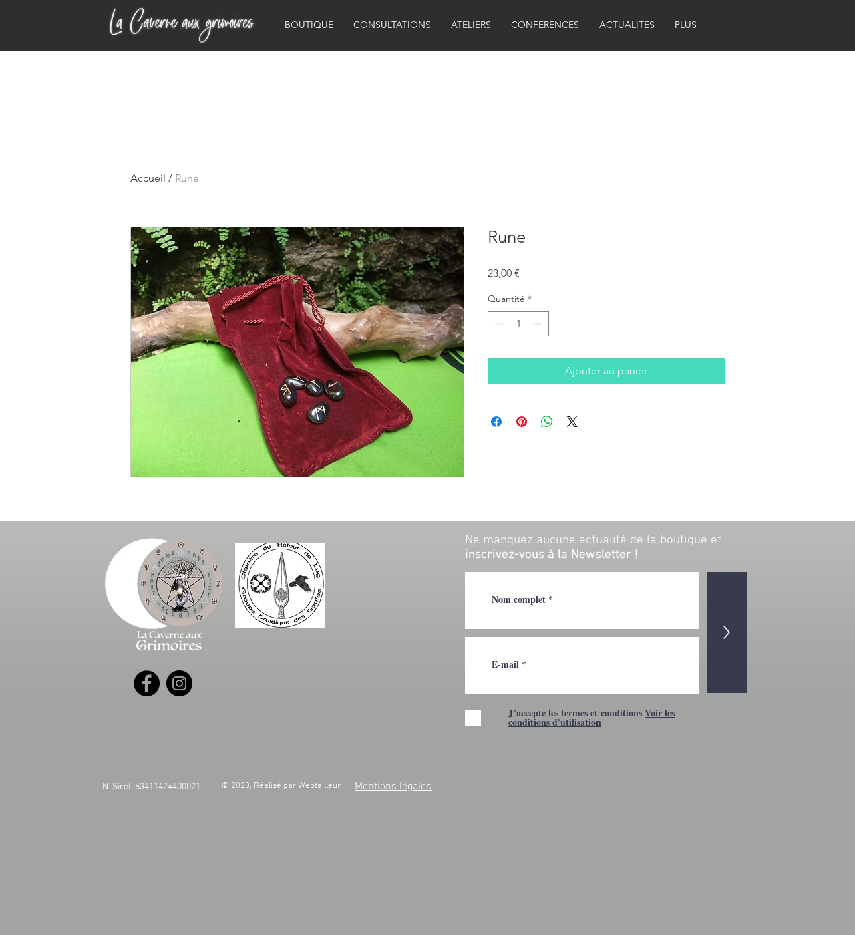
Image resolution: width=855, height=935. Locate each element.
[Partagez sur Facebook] (496, 422)
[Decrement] (498, 324)
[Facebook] (147, 683)
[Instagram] (179, 683)
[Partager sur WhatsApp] (547, 422)
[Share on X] (572, 422)
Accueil (148, 178)
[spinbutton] (518, 324)
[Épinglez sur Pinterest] (522, 422)
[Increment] (538, 324)
